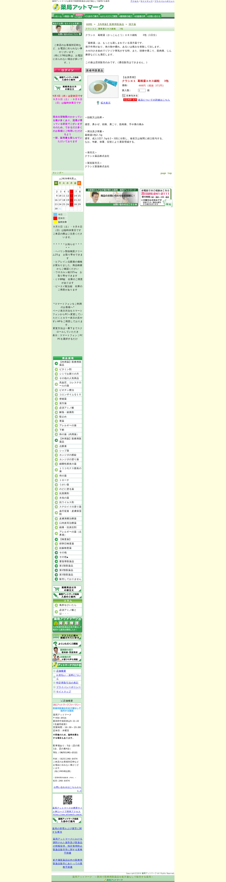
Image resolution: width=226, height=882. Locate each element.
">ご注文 (79, 16)
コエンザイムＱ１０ (70, 394)
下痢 (61, 429)
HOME (89, 24)
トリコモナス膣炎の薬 (70, 470)
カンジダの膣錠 (68, 455)
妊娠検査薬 (65, 548)
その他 (63, 552)
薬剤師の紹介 (126, 16)
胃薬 (61, 421)
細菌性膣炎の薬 (68, 463)
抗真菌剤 (64, 493)
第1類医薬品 (66, 565)
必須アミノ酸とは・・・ (68, 612)
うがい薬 (64, 484)
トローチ (64, 480)
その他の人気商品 (69, 378)
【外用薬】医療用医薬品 (70, 440)
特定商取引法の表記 (67, 682)
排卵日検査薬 (66, 543)
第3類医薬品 (66, 574)
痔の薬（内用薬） (69, 434)
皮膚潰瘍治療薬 (68, 518)
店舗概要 (61, 671)
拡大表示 (106, 102)
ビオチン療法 (66, 390)
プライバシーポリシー (164, 1)
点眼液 (63, 446)
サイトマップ (147, 1)
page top (166, 173)
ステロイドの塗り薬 (70, 506)
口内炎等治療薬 (68, 523)
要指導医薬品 (66, 561)
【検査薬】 (65, 539)
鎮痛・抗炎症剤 (68, 527)
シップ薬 (64, 450)
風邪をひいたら (68, 605)
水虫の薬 (64, 497)
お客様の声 (140, 16)
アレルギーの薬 (68, 425)
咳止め (63, 416)
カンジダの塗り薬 (69, 459)
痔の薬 (63, 475)
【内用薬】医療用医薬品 (70, 363)
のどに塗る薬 (66, 489)
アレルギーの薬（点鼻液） (70, 533)
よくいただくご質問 (109, 16)
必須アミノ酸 (66, 407)
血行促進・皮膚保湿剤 (70, 512)
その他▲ (63, 557)
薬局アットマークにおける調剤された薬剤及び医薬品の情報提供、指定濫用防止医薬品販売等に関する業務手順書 (67, 846)
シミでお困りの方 (69, 373)
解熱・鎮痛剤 (66, 412)
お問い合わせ (153, 16)
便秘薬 (63, 398)
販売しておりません (70, 579)
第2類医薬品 (66, 570)
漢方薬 (63, 403)
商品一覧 (68, 16)
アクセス (135, 1)
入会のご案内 (91, 16)
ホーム (58, 16)
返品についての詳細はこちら (154, 100)
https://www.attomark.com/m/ (67, 814)
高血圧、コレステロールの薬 (70, 384)
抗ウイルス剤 (66, 502)
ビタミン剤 (65, 369)
